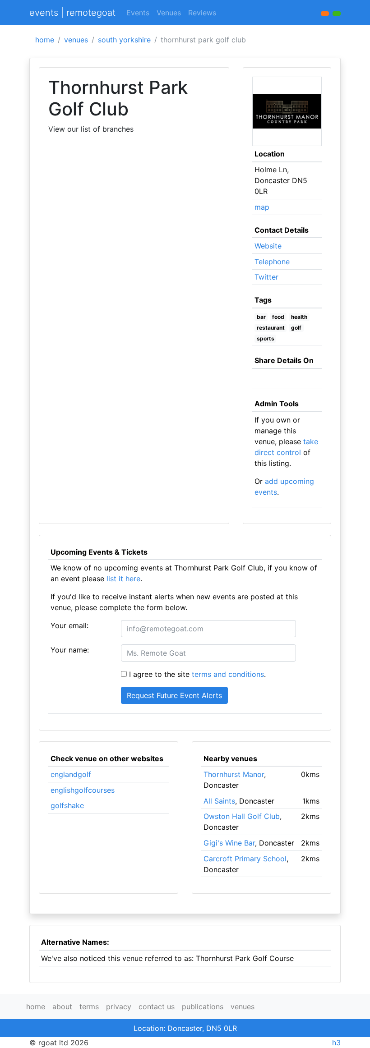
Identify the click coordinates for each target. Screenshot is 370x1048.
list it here (123, 578)
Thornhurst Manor (234, 774)
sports (265, 338)
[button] (337, 13)
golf (296, 327)
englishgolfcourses (83, 790)
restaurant (271, 327)
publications (202, 1006)
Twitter (266, 276)
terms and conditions (228, 674)
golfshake (67, 805)
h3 (336, 1042)
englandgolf (71, 774)
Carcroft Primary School (245, 858)
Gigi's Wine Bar (229, 842)
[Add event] (325, 13)
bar (261, 316)
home (44, 39)
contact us (157, 1006)
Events (137, 12)
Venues (169, 12)
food (278, 316)
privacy (118, 1006)
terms (89, 1006)
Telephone (272, 261)
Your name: (70, 649)
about (62, 1006)
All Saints (219, 800)
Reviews (202, 12)
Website (268, 245)
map (261, 206)
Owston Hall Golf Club (242, 816)
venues (76, 39)
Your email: (69, 625)
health (299, 316)
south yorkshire (124, 39)
